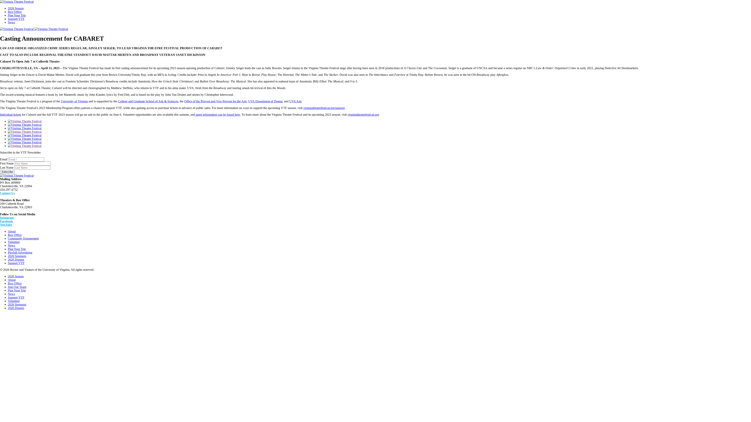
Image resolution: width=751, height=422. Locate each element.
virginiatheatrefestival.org (363, 114)
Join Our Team (17, 287)
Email (3, 159)
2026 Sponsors (17, 256)
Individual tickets (10, 114)
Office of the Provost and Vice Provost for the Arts (215, 101)
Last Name (6, 167)
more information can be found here (217, 114)
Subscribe (7, 171)
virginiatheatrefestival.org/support (324, 108)
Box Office (15, 11)
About (12, 231)
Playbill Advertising (20, 252)
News (11, 22)
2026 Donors (16, 259)
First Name (7, 163)
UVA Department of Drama (265, 101)
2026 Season (16, 8)
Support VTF (16, 19)
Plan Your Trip (17, 15)
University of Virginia (74, 101)
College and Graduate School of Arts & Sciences (148, 101)
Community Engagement (23, 238)
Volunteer (14, 242)
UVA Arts (295, 101)
